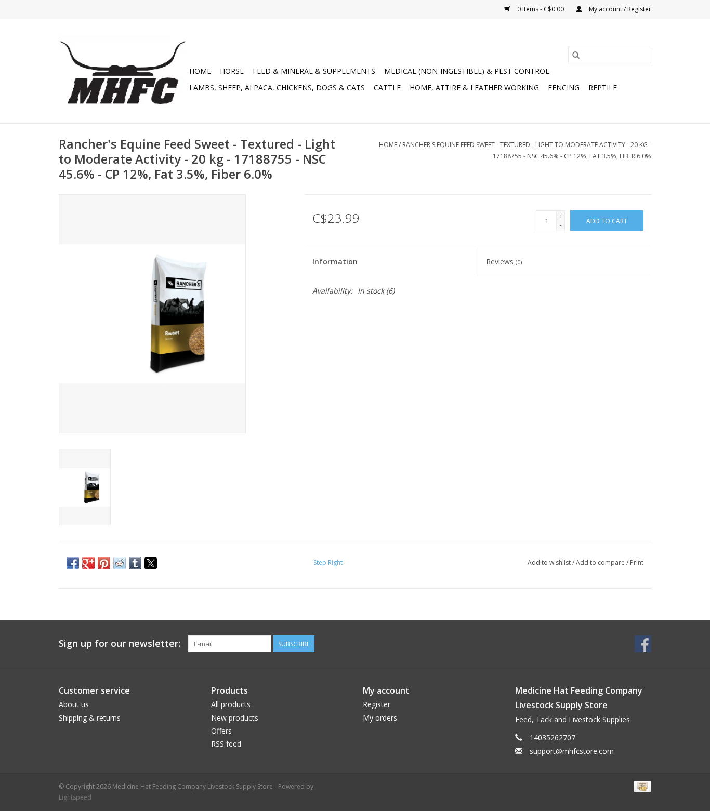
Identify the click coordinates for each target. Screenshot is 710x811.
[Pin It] (104, 563)
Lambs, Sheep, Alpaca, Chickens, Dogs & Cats (277, 87)
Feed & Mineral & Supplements (314, 71)
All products (231, 704)
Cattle (387, 87)
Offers (221, 731)
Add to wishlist (550, 562)
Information (335, 262)
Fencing (564, 87)
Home (200, 71)
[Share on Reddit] (119, 563)
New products (234, 718)
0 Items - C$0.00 (541, 9)
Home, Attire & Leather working (474, 87)
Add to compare (601, 562)
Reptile (602, 87)
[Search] (576, 55)
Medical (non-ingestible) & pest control (466, 71)
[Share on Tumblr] (135, 563)
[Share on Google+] (88, 563)
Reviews (504, 262)
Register (376, 704)
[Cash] (640, 785)
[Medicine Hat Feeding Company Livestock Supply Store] (122, 71)
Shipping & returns (90, 718)
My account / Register (619, 9)
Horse (232, 71)
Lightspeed (75, 797)
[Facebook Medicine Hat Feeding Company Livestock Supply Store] (643, 643)
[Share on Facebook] (73, 563)
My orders (380, 718)
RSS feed (226, 744)
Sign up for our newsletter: (119, 643)
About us (74, 704)
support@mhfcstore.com (572, 751)
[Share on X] (150, 563)
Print (636, 562)
